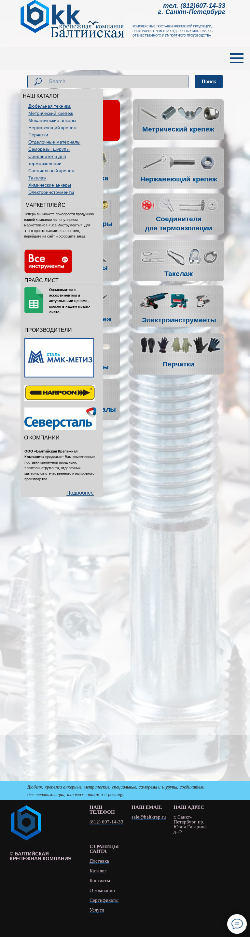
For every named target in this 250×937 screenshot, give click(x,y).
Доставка (99, 861)
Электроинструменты (51, 192)
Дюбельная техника (49, 106)
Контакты (100, 880)
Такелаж (37, 177)
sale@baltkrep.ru (149, 817)
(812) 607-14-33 (106, 822)
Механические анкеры (52, 120)
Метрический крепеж (50, 113)
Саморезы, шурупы (49, 149)
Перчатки (38, 134)
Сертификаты (104, 900)
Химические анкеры (49, 185)
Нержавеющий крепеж (52, 127)
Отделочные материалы (54, 142)
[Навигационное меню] (236, 58)
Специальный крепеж (51, 170)
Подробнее (80, 493)
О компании (102, 890)
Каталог (98, 870)
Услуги (97, 910)
